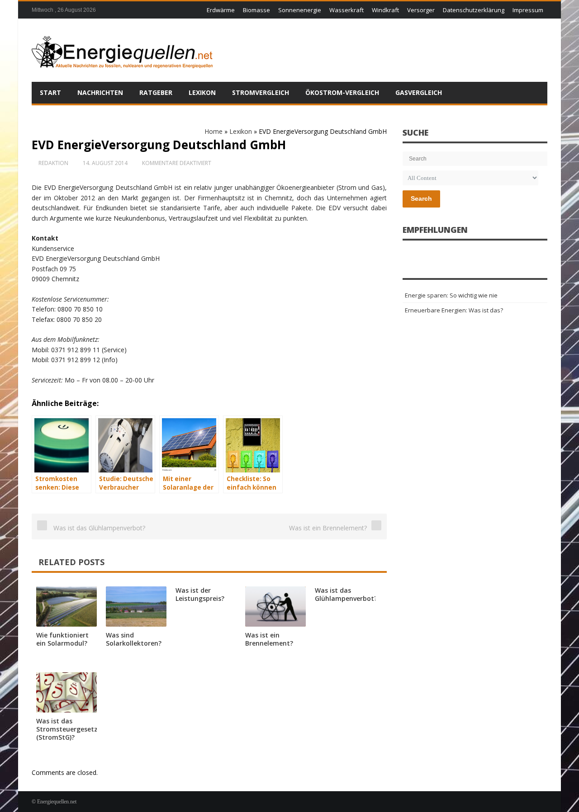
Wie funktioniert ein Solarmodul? (62, 639)
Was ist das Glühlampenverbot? (346, 594)
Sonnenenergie (299, 10)
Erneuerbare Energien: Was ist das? (454, 310)
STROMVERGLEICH (260, 92)
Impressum (528, 10)
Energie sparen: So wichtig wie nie (451, 295)
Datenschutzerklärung (473, 10)
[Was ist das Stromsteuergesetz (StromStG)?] (66, 692)
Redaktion (53, 163)
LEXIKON (202, 92)
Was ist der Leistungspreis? (200, 594)
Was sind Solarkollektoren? (133, 639)
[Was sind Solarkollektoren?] (136, 606)
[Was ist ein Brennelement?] (275, 606)
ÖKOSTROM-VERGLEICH (342, 92)
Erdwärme (221, 10)
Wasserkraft (346, 10)
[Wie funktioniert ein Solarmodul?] (66, 606)
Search (421, 198)
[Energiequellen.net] (122, 50)
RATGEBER (155, 92)
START (50, 92)
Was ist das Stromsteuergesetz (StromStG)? (67, 729)
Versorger (421, 10)
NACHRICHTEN (100, 92)
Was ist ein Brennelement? (269, 639)
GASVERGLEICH (418, 92)
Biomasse (256, 10)
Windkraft (385, 10)
